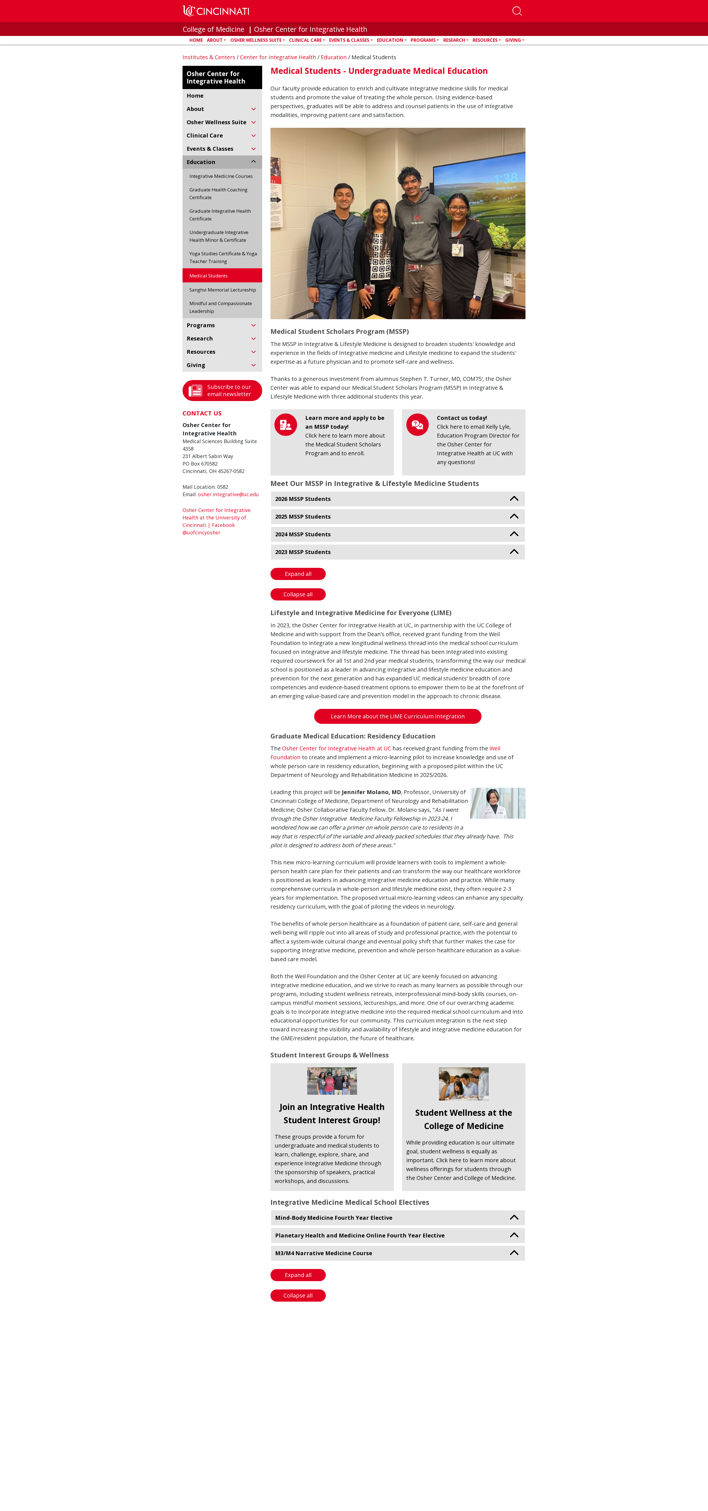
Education (390, 40)
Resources (485, 40)
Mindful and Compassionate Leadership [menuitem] (220, 307)
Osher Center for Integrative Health (310, 29)
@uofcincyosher (201, 532)
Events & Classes (349, 40)
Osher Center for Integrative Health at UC (336, 748)
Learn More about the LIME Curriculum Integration (398, 716)
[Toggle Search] (517, 11)
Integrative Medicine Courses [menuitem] (221, 176)
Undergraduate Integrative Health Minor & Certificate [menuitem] (218, 236)
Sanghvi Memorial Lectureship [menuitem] (222, 290)
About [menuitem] (195, 109)
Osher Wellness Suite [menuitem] (216, 122)
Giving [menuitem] (196, 365)
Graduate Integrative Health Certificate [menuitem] (220, 215)
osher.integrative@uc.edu (228, 494)
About (215, 40)
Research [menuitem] (200, 338)
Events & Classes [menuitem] (210, 148)
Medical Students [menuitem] (208, 275)
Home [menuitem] (195, 95)
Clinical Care (305, 40)
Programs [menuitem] (201, 325)
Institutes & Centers (210, 57)
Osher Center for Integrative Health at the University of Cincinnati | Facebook (217, 517)
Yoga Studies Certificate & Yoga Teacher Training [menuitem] (223, 257)
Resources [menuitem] (201, 351)
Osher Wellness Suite (256, 40)
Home (196, 40)
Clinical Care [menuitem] (205, 135)
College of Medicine (214, 29)
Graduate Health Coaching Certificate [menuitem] (218, 193)
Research (454, 40)
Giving (513, 40)
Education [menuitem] (201, 162)
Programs (423, 40)
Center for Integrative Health (278, 57)
